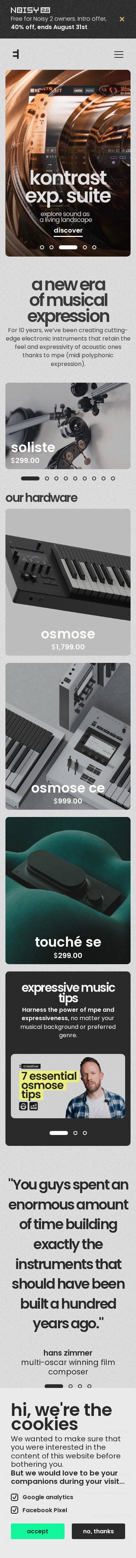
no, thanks (98, 1531)
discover (68, 230)
